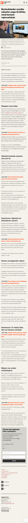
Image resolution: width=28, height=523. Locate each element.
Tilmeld (14, 460)
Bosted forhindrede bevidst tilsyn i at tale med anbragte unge (12, 240)
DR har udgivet (18, 113)
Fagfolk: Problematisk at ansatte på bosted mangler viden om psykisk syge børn (14, 334)
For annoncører (5, 471)
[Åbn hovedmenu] (27, 3)
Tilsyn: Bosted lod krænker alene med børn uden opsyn (12, 178)
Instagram (6, 485)
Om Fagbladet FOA (5, 474)
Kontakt (3, 469)
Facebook (6, 482)
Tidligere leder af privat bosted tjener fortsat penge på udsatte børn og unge (13, 87)
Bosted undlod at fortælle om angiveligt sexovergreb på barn (13, 133)
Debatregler (4, 477)
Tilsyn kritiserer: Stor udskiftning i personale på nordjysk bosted (14, 282)
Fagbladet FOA (9, 113)
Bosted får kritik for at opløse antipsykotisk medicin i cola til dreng (13, 403)
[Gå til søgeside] (24, 2)
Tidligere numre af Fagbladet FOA (9, 472)
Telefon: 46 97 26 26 (6, 502)
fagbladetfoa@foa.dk (9, 503)
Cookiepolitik (4, 476)
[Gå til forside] (12, 2)
